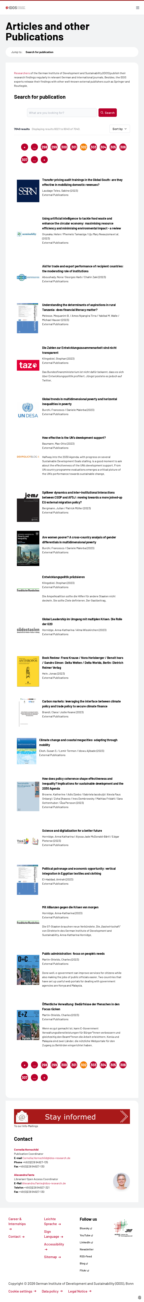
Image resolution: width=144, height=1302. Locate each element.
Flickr (83, 1270)
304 (103, 147)
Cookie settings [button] (20, 1291)
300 (64, 147)
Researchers (22, 73)
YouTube (85, 1235)
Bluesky (85, 1228)
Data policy (50, 1291)
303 (93, 147)
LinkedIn (85, 1242)
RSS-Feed (86, 1256)
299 (54, 147)
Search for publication (39, 52)
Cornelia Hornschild (26, 1149)
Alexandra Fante (24, 1174)
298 (44, 147)
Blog (83, 1263)
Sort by (118, 129)
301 (73, 147)
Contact (14, 1236)
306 (123, 147)
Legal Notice (77, 1291)
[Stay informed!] (72, 1116)
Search (110, 113)
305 (113, 147)
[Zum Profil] (121, 1181)
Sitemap (51, 1257)
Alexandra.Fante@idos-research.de (44, 1183)
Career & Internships (17, 1221)
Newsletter (87, 1249)
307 (24, 160)
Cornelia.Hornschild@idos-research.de (46, 1158)
